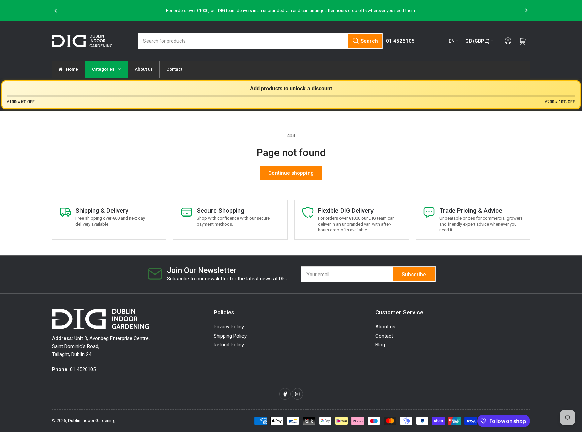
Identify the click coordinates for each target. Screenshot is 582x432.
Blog (380, 345)
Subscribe (414, 274)
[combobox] (260, 41)
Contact (384, 336)
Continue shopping (291, 173)
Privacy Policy (229, 327)
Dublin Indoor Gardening (92, 420)
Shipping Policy (230, 336)
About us (385, 327)
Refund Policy (229, 345)
